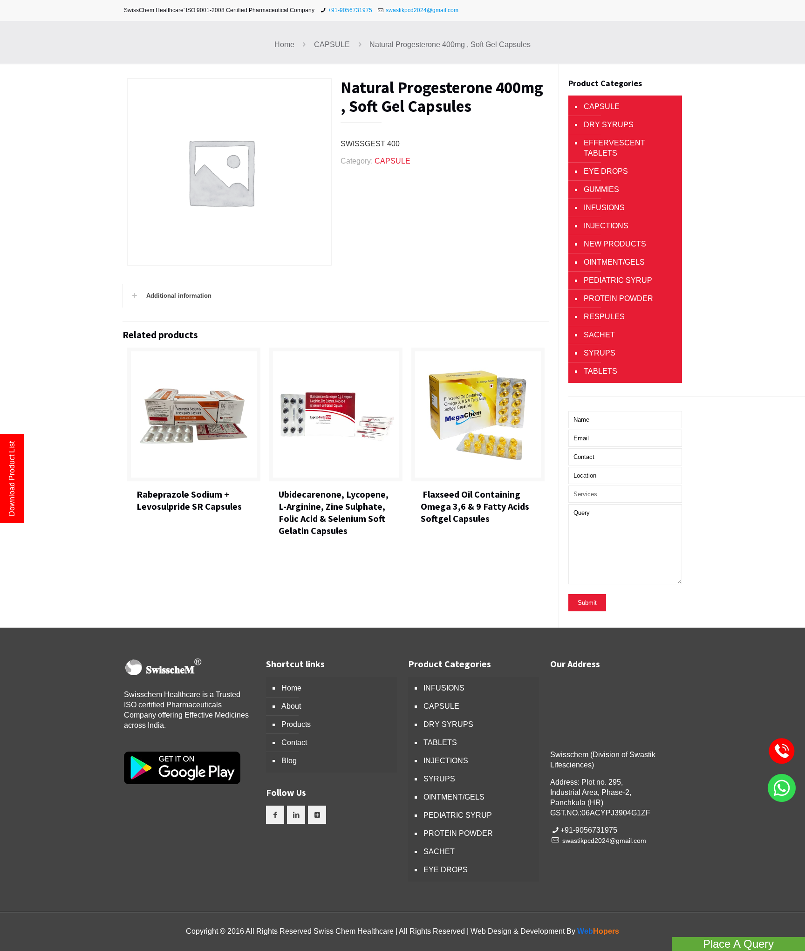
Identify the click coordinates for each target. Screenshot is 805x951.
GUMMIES (601, 189)
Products (296, 724)
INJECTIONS (606, 226)
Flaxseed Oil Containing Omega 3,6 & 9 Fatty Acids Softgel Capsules (475, 506)
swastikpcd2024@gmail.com (422, 10)
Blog (289, 761)
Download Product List (12, 478)
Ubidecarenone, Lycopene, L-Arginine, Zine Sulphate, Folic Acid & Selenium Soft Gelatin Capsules (334, 512)
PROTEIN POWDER (618, 298)
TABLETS (600, 371)
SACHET (599, 335)
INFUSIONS (604, 208)
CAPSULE (332, 44)
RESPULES (604, 317)
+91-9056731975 (350, 10)
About (291, 706)
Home (284, 44)
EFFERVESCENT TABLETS (614, 148)
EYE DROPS (606, 171)
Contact (294, 742)
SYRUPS (599, 353)
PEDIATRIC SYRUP (618, 280)
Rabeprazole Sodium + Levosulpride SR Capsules (189, 500)
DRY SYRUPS (609, 125)
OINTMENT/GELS (614, 262)
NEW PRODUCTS (615, 244)
